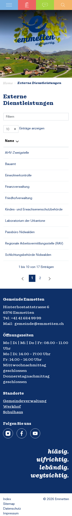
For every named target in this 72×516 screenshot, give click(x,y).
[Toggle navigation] (9, 5)
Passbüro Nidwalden (20, 232)
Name (9, 141)
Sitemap (9, 504)
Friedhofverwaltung (18, 198)
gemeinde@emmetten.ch (39, 323)
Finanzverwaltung (17, 187)
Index (7, 499)
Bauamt (10, 164)
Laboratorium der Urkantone (25, 221)
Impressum (11, 513)
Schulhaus (13, 412)
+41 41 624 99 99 (26, 318)
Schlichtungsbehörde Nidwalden (28, 255)
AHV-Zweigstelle (17, 152)
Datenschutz (12, 508)
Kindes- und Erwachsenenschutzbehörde (34, 209)
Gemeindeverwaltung (25, 401)
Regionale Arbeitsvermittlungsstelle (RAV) (34, 243)
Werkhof (12, 406)
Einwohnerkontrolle (18, 175)
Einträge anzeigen (31, 128)
